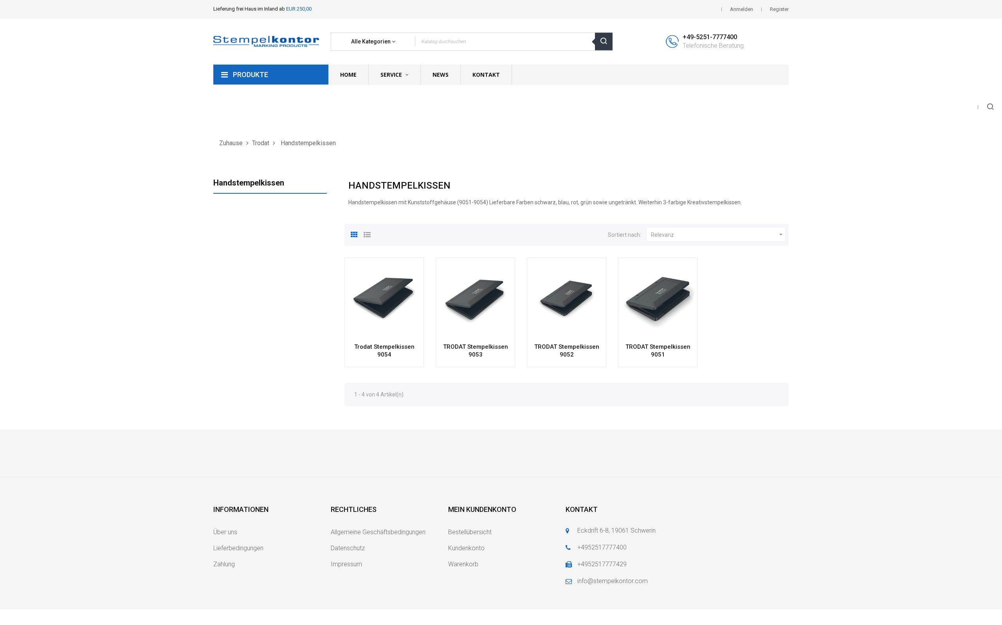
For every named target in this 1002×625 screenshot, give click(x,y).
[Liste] (367, 234)
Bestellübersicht (470, 532)
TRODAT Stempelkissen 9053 (475, 350)
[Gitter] (354, 234)
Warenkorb (463, 564)
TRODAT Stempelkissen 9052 (566, 350)
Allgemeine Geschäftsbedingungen (378, 532)
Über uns (225, 532)
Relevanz (718, 234)
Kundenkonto (466, 548)
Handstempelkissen (248, 182)
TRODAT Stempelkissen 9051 (657, 350)
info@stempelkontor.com (612, 581)
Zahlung (224, 564)
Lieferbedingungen (238, 548)
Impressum (346, 564)
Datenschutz (348, 548)
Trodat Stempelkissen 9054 (384, 350)
